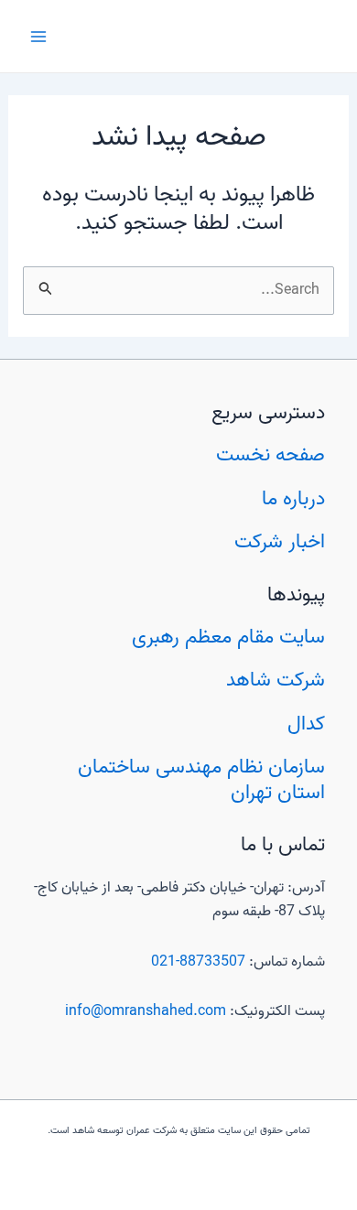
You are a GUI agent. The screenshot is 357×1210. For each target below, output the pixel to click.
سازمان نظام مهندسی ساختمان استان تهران (201, 780)
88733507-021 (198, 962)
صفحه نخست (270, 454)
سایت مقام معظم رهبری (228, 637)
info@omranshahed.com (145, 1011)
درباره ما (293, 498)
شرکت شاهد (275, 680)
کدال (306, 724)
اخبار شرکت (279, 541)
